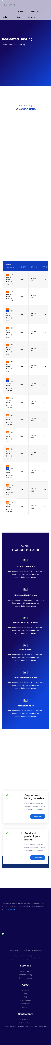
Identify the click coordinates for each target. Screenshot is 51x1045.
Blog (18, 17)
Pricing (25, 993)
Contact (31, 17)
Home (20, 11)
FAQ (25, 997)
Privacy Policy (25, 1000)
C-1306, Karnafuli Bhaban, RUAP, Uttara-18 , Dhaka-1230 (25, 1026)
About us (35, 11)
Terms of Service (25, 1004)
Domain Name (25, 971)
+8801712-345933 (25, 1019)
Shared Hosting (25, 974)
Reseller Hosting (25, 978)
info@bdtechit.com (25, 1023)
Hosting (5, 17)
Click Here (11, 909)
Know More (38, 816)
